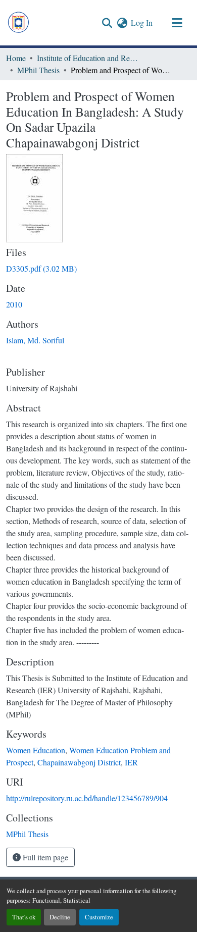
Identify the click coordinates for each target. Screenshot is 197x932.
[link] (98, 269)
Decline (60, 916)
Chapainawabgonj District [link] (79, 762)
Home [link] (16, 58)
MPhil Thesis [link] (38, 70)
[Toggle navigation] (177, 22)
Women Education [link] (35, 750)
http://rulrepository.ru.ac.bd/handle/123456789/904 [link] (87, 798)
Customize (99, 916)
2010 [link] (14, 304)
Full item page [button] (44, 857)
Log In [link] (142, 22)
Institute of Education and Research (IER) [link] (87, 58)
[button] (18, 22)
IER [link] (131, 762)
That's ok (23, 916)
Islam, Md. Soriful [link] (35, 340)
